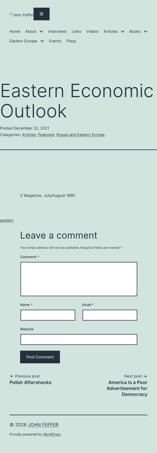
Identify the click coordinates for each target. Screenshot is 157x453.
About (30, 31)
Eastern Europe (23, 41)
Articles (111, 31)
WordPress (52, 434)
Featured (46, 134)
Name (26, 305)
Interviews (57, 31)
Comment (29, 257)
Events (55, 41)
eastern (7, 220)
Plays (71, 41)
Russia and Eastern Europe (80, 134)
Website (27, 329)
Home (15, 31)
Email (87, 305)
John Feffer (43, 425)
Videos (92, 31)
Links (76, 31)
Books (135, 31)
